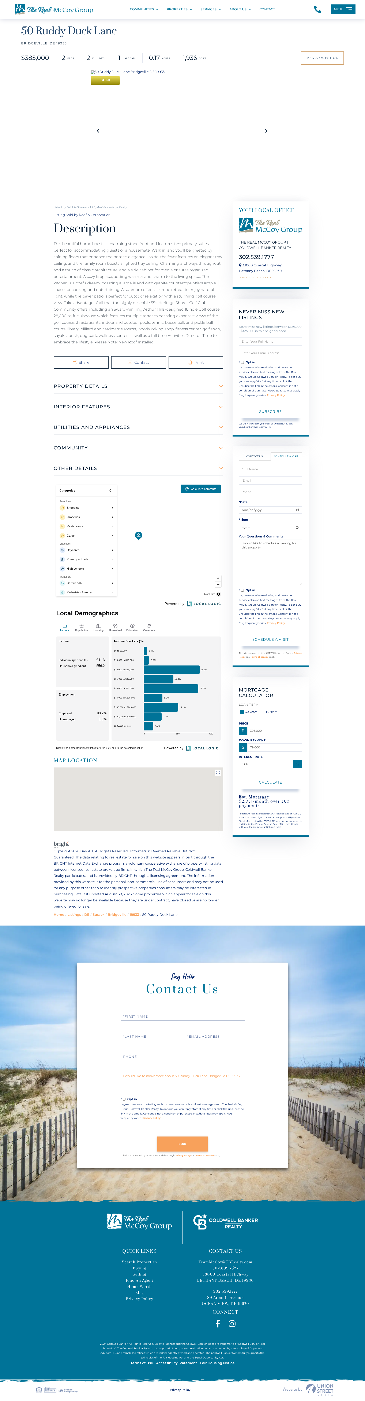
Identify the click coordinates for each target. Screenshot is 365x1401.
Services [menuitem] (209, 9)
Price (243, 723)
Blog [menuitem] (139, 1293)
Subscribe (270, 411)
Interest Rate (251, 757)
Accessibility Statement (176, 1363)
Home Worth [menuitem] (139, 1286)
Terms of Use (142, 1363)
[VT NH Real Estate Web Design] (308, 1390)
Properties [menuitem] (177, 9)
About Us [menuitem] (238, 9)
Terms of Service (259, 657)
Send (183, 1143)
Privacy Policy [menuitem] (139, 1299)
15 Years (271, 712)
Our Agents (263, 277)
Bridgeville (117, 915)
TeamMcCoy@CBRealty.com (225, 1262)
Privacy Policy (276, 395)
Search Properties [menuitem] (139, 1262)
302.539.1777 (256, 256)
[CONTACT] (322, 58)
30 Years (251, 712)
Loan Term (249, 705)
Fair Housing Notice (217, 1363)
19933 (134, 915)
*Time (243, 520)
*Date (243, 502)
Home (59, 915)
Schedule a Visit (286, 456)
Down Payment (252, 740)
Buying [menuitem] (139, 1268)
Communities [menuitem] (142, 9)
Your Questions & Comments (261, 536)
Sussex (98, 915)
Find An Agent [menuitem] (139, 1280)
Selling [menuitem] (139, 1274)
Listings (74, 915)
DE (86, 915)
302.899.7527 (225, 1268)
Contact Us (246, 277)
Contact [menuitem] (267, 9)
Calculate (270, 782)
